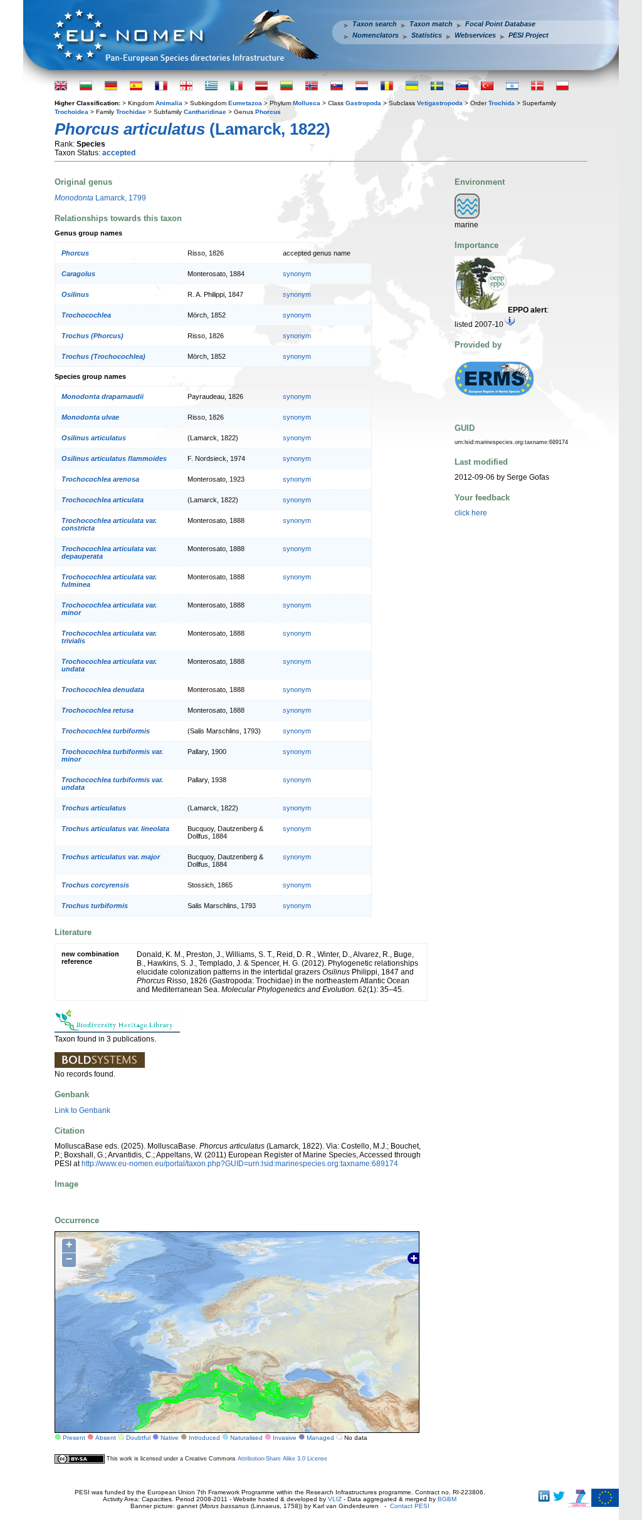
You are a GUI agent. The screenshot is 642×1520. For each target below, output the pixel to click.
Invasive (285, 1437)
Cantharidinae (205, 111)
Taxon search (374, 24)
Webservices (475, 35)
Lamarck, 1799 (100, 198)
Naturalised (246, 1437)
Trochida (501, 103)
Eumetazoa (245, 103)
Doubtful (138, 1437)
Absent (105, 1437)
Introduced (204, 1437)
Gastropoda (363, 103)
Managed (320, 1437)
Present (74, 1437)
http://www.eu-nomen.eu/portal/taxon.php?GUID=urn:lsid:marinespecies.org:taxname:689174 (240, 1163)
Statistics (426, 35)
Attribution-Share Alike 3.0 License (282, 1458)
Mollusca (306, 103)
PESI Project (528, 35)
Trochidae (131, 111)
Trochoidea (71, 111)
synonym (297, 273)
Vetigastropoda (440, 103)
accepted (118, 152)
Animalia (168, 103)
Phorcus (268, 111)
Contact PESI (409, 1505)
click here (471, 513)
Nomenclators (375, 35)
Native (169, 1437)
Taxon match (431, 24)
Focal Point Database (500, 24)
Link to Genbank (82, 1110)
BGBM (447, 1499)
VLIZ (335, 1499)
